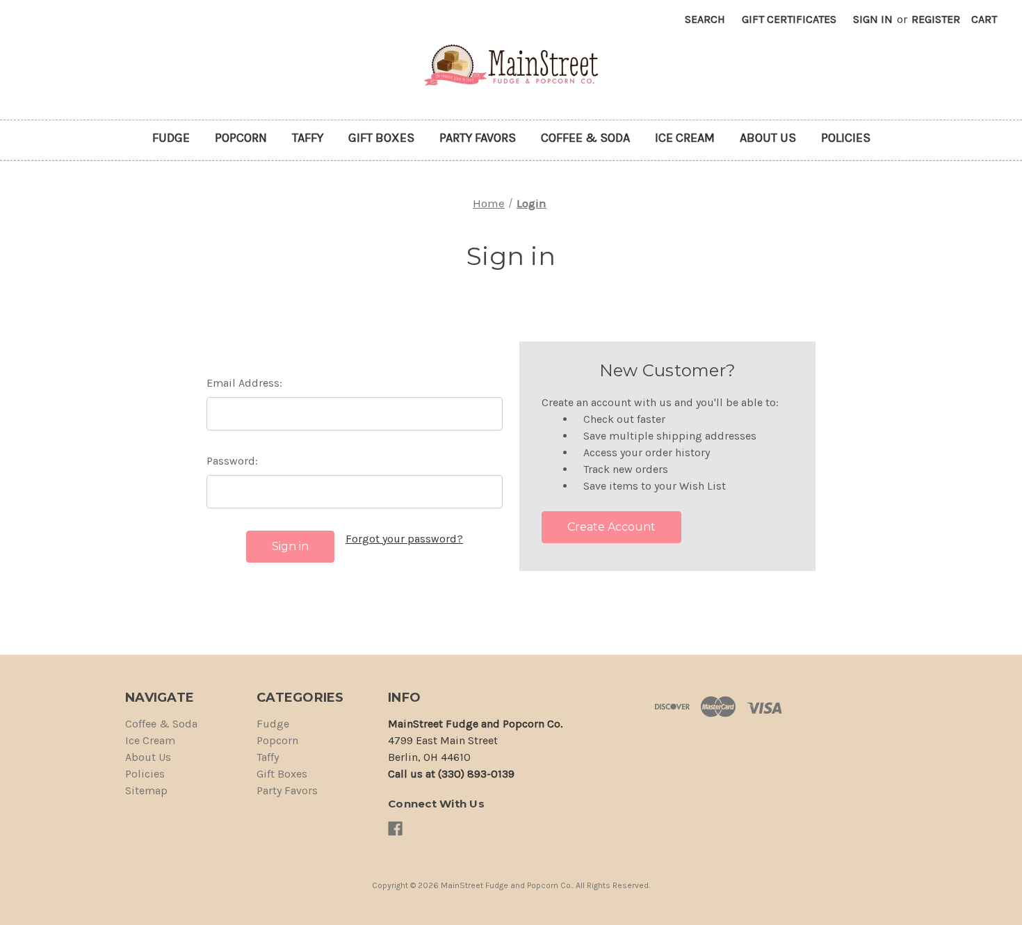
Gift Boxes (381, 137)
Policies (845, 137)
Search (705, 19)
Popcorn (241, 137)
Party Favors (477, 137)
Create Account (611, 526)
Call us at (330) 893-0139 (451, 773)
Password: (232, 460)
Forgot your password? (404, 538)
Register (935, 19)
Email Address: (244, 382)
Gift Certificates (789, 19)
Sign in (873, 19)
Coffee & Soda (585, 137)
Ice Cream (685, 137)
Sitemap (146, 790)
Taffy (307, 137)
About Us (768, 137)
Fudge (171, 137)
